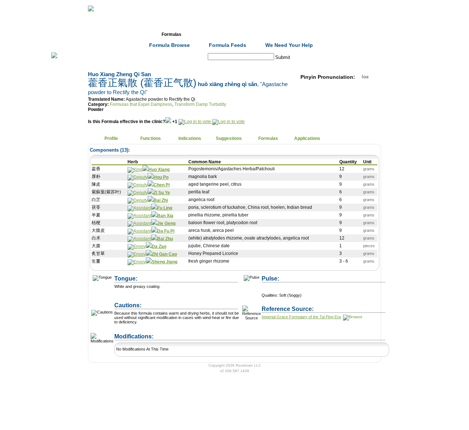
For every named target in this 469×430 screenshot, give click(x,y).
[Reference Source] (352, 317)
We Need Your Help (289, 45)
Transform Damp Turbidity (200, 104)
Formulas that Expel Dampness (141, 104)
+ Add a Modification (195, 333)
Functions (150, 138)
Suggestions (229, 138)
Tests (249, 34)
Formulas (171, 34)
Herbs (132, 34)
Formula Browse (169, 45)
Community (289, 34)
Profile (111, 138)
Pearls (328, 34)
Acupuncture (210, 34)
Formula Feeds (227, 45)
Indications (189, 138)
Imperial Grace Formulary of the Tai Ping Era (301, 317)
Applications (307, 138)
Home (93, 34)
